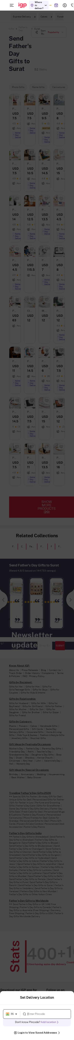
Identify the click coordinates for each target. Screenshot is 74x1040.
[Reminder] (56, 5)
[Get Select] (50, 5)
